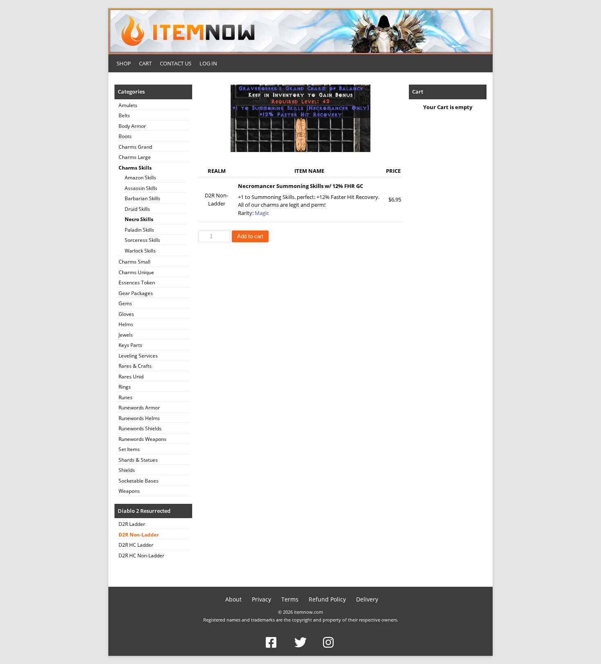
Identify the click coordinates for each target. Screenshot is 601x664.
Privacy (261, 599)
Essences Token (137, 282)
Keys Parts (130, 345)
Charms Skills (135, 167)
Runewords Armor (139, 407)
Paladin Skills (139, 229)
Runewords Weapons (142, 439)
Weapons (129, 490)
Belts (124, 115)
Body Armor (132, 126)
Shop (124, 63)
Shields (127, 470)
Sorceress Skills (142, 240)
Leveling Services (138, 355)
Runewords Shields (140, 428)
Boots (125, 136)
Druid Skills (137, 209)
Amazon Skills (140, 177)
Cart (145, 63)
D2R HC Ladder (136, 544)
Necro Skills (139, 219)
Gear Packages (136, 293)
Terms (289, 599)
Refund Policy (327, 599)
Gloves (126, 314)
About (233, 599)
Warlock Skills (140, 250)
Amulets (128, 105)
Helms (126, 324)
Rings (125, 386)
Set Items (129, 449)
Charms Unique (136, 272)
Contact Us (175, 63)
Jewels (126, 334)
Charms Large (135, 157)
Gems (125, 303)
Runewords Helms (139, 418)
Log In (208, 63)
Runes (125, 397)
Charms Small (134, 261)
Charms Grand (135, 146)
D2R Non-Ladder (139, 534)
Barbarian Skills (142, 198)
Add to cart (250, 236)
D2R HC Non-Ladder (141, 555)
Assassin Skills (141, 188)
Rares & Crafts (135, 365)
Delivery (367, 599)
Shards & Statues (138, 459)
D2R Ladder (132, 524)
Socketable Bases (139, 480)
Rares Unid (131, 376)
